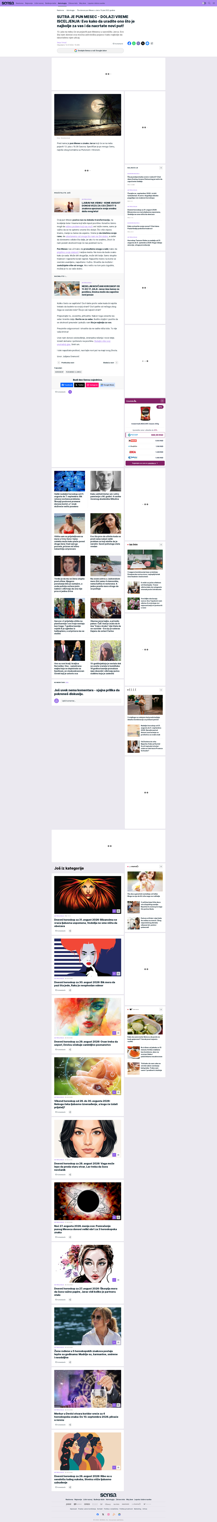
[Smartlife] (125, 1504)
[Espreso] (87, 1504)
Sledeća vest (108, 363)
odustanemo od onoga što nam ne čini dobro (87, 236)
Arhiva (145, 1509)
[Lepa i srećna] (116, 1504)
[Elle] (95, 1504)
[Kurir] (68, 1504)
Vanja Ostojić (62, 42)
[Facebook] (97, 1514)
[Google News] (119, 1514)
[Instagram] (108, 1514)
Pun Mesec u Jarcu (73, 372)
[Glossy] (108, 1504)
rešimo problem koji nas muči (79, 226)
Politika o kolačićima (111, 1509)
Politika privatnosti (126, 1509)
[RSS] (114, 1514)
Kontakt (100, 1509)
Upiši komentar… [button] (69, 701)
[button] (118, 44)
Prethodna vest (67, 363)
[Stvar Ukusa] (147, 1504)
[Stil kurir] (101, 1504)
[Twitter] (103, 1514)
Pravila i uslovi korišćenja (87, 1509)
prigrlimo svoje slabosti (68, 252)
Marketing (137, 1509)
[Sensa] (8, 3)
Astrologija (70, 10)
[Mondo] (78, 1504)
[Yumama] (136, 1504)
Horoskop (59, 372)
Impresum (73, 1509)
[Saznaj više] (161, 544)
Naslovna (60, 10)
